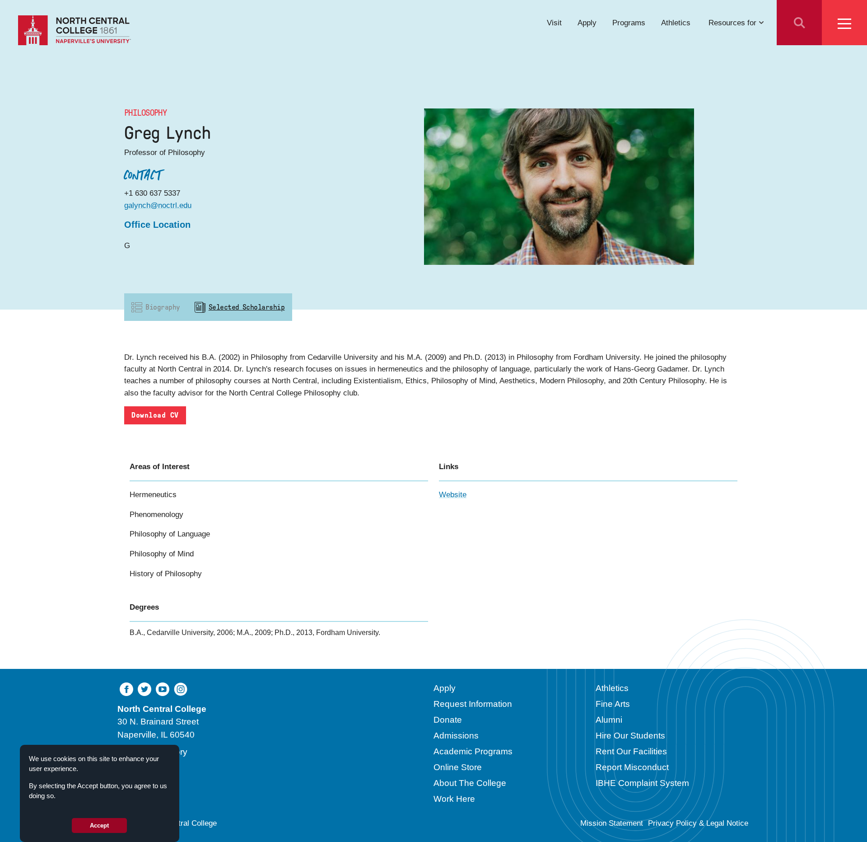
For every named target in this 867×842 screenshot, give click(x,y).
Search (799, 22)
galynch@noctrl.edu (157, 205)
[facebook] (126, 688)
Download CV (154, 415)
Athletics (675, 22)
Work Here (454, 799)
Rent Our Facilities (631, 751)
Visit (554, 22)
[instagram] (180, 688)
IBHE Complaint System (642, 783)
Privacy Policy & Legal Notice (698, 823)
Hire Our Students (630, 735)
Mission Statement (611, 823)
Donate (448, 719)
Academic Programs (473, 751)
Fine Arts (613, 704)
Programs (628, 22)
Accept (99, 825)
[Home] (74, 30)
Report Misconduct (632, 767)
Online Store (458, 767)
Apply (587, 22)
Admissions (456, 735)
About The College (470, 783)
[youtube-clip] (162, 688)
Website (452, 494)
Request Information (473, 704)
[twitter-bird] (144, 688)
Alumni (609, 719)
